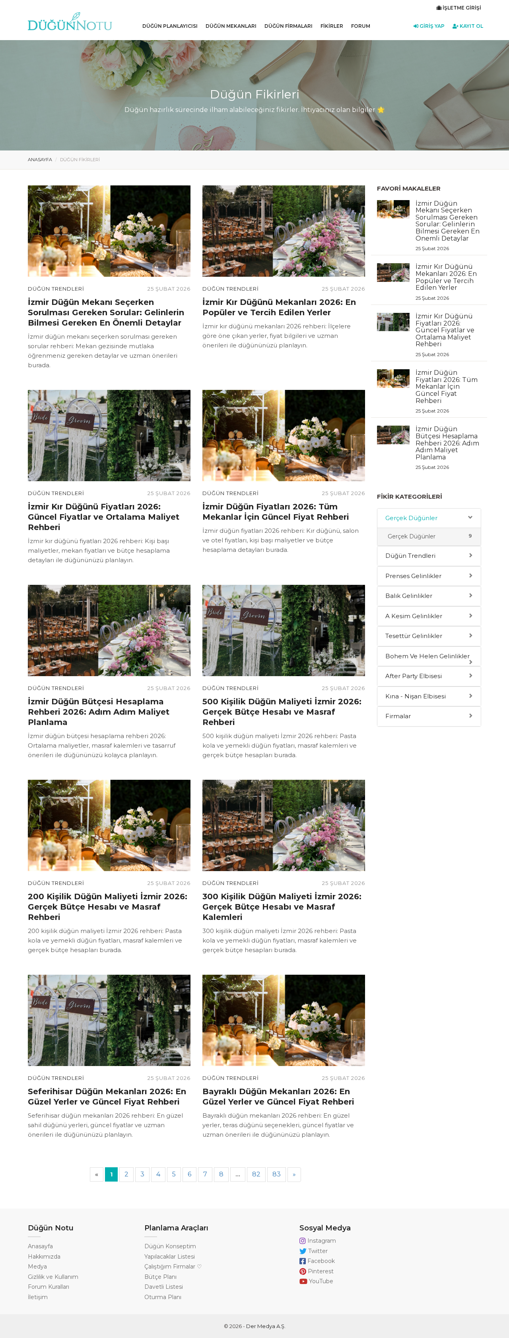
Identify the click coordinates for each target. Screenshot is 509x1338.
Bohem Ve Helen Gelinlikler (427, 656)
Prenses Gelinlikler (413, 576)
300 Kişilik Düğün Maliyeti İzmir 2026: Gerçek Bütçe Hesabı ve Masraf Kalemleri (281, 907)
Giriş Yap (431, 26)
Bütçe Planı (160, 1276)
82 (256, 1174)
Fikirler (332, 26)
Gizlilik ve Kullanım (53, 1276)
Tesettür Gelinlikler (413, 636)
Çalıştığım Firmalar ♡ (173, 1266)
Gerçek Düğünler (411, 518)
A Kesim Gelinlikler (413, 616)
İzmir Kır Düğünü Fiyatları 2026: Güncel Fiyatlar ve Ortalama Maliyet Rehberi (103, 517)
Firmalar (398, 716)
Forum (360, 26)
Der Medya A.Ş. (266, 1326)
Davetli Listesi (163, 1286)
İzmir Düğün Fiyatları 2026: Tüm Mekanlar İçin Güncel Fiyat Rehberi (447, 391)
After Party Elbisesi (413, 676)
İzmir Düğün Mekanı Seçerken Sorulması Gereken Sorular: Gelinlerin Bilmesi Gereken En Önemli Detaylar (106, 312)
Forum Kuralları (48, 1286)
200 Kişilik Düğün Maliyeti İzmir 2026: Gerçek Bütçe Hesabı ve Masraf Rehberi (107, 907)
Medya (37, 1266)
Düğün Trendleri (56, 288)
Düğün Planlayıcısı (170, 26)
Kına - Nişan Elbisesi (415, 696)
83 (276, 1174)
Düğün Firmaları (288, 26)
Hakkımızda (44, 1256)
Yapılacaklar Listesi (169, 1256)
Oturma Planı (162, 1297)
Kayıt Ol (470, 26)
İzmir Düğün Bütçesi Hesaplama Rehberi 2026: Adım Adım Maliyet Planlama (98, 712)
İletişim (38, 1297)
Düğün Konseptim (170, 1246)
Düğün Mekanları (231, 26)
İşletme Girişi (461, 8)
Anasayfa (40, 159)
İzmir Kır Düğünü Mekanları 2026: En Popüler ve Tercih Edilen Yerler (446, 282)
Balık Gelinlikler (408, 596)
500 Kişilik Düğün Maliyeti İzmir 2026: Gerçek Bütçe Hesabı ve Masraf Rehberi (281, 712)
